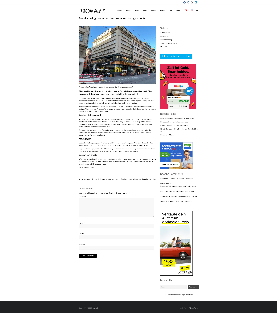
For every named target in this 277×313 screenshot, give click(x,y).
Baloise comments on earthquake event (138, 179)
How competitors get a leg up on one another (99, 179)
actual (119, 10)
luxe (170, 10)
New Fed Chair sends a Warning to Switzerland (177, 118)
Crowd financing (166, 40)
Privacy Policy (193, 308)
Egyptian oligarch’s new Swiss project (180, 191)
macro (128, 10)
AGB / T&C (183, 308)
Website (82, 244)
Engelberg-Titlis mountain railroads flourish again (178, 186)
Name (82, 223)
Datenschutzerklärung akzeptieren (180, 295)
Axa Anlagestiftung (101, 109)
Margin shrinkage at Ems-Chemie (184, 196)
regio (145, 10)
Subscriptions (165, 33)
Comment (83, 197)
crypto (153, 10)
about (178, 10)
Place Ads (164, 47)
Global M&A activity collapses (182, 179)
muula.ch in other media (168, 43)
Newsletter (164, 36)
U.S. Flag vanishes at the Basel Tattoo (174, 125)
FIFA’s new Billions (167, 135)
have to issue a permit (108, 151)
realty (162, 10)
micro (137, 10)
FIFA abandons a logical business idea (174, 122)
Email (81, 234)
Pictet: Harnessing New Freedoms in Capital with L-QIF (179, 130)
